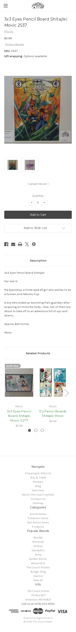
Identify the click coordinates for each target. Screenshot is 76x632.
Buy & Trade (38, 477)
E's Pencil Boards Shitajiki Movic (52, 413)
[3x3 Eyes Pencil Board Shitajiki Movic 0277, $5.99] (19, 382)
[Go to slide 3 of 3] (42, 430)
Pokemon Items (38, 518)
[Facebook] (6, 244)
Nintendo (38, 542)
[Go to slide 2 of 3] (35, 430)
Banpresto (38, 563)
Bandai (38, 537)
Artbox (38, 546)
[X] (27, 244)
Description (38, 260)
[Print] (20, 244)
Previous (5, 393)
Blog (38, 486)
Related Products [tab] (38, 353)
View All (38, 580)
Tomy (38, 554)
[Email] (13, 244)
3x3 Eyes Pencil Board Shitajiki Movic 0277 (19, 415)
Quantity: (38, 195)
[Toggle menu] (5, 5)
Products (38, 526)
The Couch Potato (38, 567)
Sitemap (38, 503)
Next (67, 393)
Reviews (38, 482)
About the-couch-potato (38, 494)
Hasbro (38, 576)
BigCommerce (45, 618)
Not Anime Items (38, 522)
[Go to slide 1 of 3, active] (29, 430)
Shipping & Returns (38, 473)
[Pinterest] (34, 244)
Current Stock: (38, 183)
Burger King (38, 571)
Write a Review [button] (14, 44)
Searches (38, 490)
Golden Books (38, 559)
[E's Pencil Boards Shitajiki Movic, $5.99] (53, 382)
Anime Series (38, 514)
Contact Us (38, 499)
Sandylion (38, 550)
